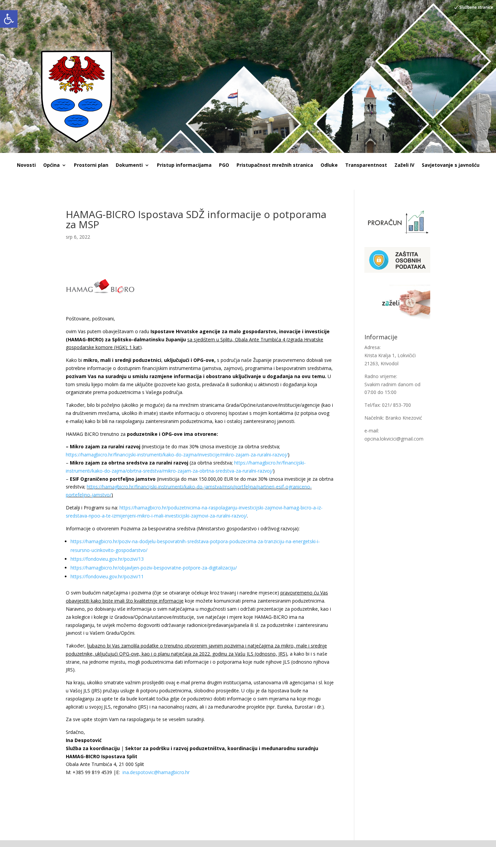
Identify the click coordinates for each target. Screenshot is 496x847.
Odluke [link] (329, 165)
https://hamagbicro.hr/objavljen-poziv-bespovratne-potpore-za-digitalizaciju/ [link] (154, 567)
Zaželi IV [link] (404, 165)
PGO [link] (224, 165)
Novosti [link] (26, 165)
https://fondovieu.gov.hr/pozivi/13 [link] (107, 559)
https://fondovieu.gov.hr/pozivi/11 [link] (107, 576)
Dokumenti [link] (129, 165)
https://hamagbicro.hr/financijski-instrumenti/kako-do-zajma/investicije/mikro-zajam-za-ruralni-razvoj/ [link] (177, 454)
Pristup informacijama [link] (184, 165)
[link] (9, 19)
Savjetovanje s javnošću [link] (450, 165)
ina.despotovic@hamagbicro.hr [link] (156, 772)
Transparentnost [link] (366, 165)
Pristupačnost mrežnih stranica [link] (275, 165)
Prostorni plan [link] (91, 165)
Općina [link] (51, 165)
